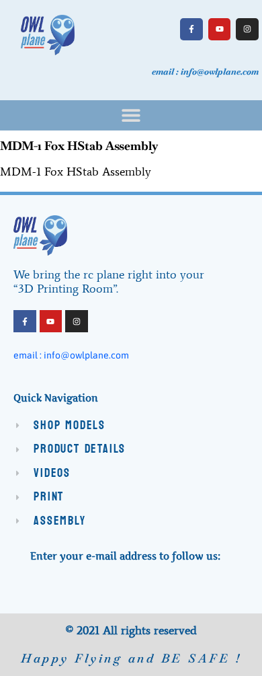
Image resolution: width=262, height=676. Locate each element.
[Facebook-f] (191, 29)
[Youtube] (219, 29)
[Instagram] (247, 29)
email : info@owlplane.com (71, 355)
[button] (131, 115)
